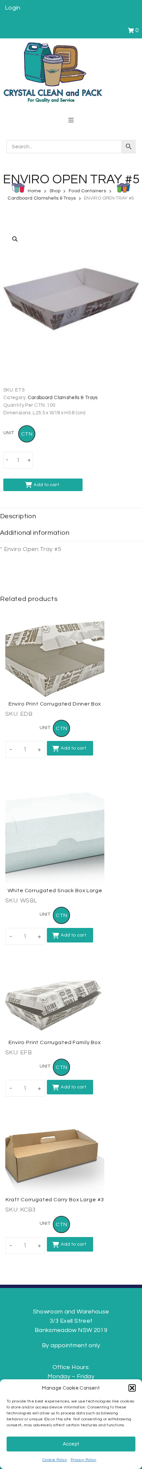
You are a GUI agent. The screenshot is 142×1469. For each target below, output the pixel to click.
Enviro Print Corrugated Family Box (55, 1042)
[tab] (71, 516)
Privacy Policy (83, 1460)
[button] (132, 1388)
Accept (71, 1444)
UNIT (8, 433)
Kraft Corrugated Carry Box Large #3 (55, 1199)
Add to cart (46, 484)
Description (18, 516)
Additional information (34, 532)
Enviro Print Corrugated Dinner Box (55, 704)
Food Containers (87, 191)
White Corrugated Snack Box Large (55, 890)
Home (34, 191)
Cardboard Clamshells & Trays (42, 198)
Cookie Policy (54, 1460)
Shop (55, 191)
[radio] (26, 433)
